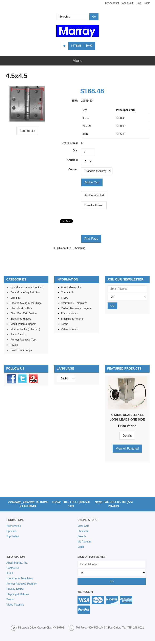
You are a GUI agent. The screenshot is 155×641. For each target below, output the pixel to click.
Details (127, 435)
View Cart (83, 525)
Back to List (27, 130)
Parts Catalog (18, 334)
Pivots (14, 344)
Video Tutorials (70, 329)
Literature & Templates (74, 302)
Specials (11, 531)
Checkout (127, 2)
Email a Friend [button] (93, 205)
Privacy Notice (69, 313)
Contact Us (67, 292)
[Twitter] (22, 382)
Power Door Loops (21, 350)
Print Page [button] (91, 238)
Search (82, 536)
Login (147, 2)
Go (94, 16)
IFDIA (64, 297)
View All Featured (127, 448)
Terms (64, 323)
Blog (138, 2)
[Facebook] (11, 382)
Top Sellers (13, 536)
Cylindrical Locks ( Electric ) (26, 287)
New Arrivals (13, 525)
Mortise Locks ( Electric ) (25, 329)
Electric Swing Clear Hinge (26, 302)
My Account (112, 2)
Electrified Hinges (20, 318)
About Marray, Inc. (72, 287)
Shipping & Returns (72, 318)
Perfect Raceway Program (76, 308)
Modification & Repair (23, 323)
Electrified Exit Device (23, 313)
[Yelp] (33, 382)
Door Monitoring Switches (25, 292)
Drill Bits (15, 297)
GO (112, 305)
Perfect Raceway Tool (23, 339)
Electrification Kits (21, 308)
